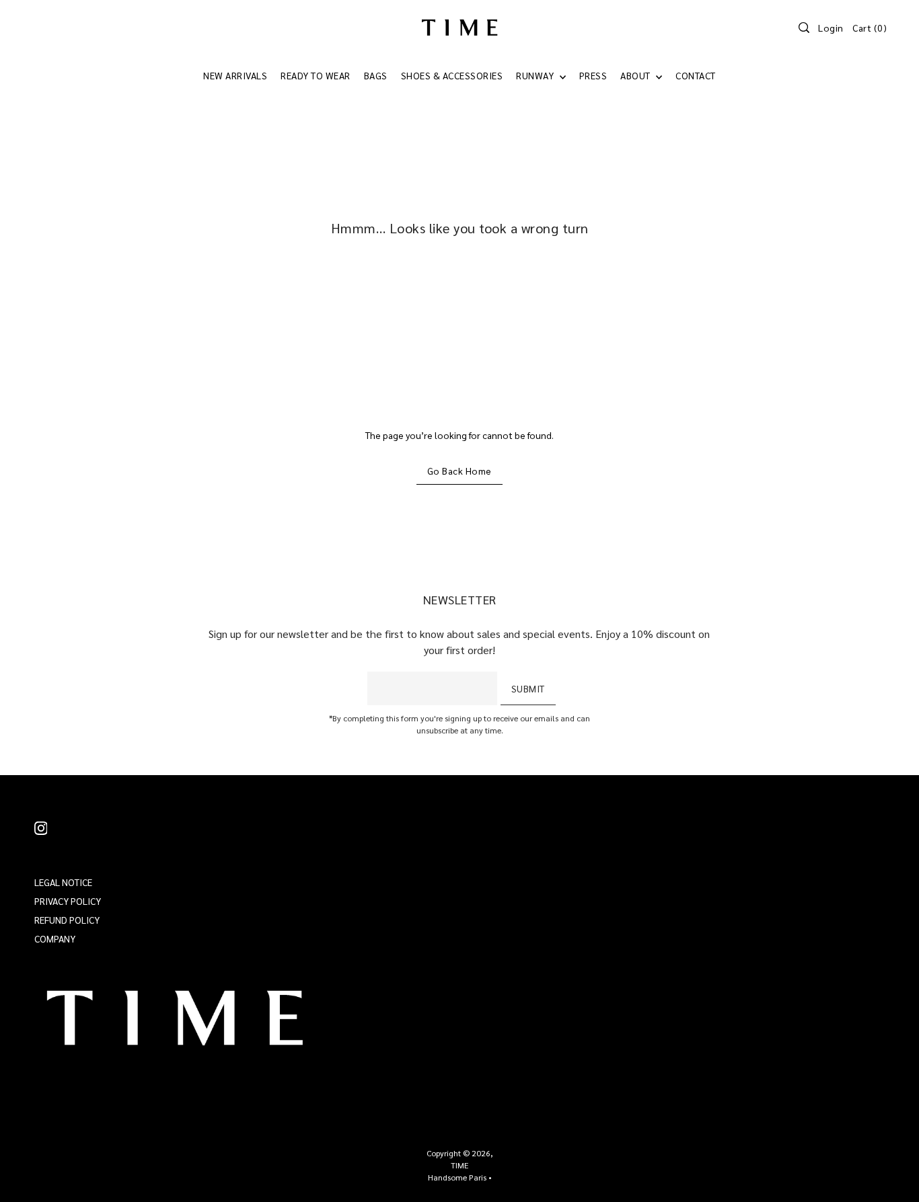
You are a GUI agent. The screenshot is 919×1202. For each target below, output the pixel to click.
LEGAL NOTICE (63, 882)
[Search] (804, 27)
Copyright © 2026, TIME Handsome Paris (460, 1165)
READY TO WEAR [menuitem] (316, 75)
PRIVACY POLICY (67, 901)
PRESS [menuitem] (593, 75)
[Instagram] (41, 827)
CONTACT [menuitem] (695, 75)
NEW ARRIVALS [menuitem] (235, 75)
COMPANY (54, 938)
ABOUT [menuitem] (636, 75)
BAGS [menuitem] (376, 75)
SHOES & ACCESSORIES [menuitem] (452, 75)
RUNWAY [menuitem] (536, 75)
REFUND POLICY (67, 920)
